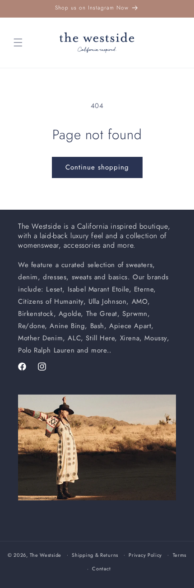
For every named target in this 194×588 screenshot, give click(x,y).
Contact (101, 568)
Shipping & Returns (95, 555)
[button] (18, 42)
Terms (180, 555)
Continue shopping (97, 167)
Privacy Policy (145, 555)
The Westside (45, 554)
